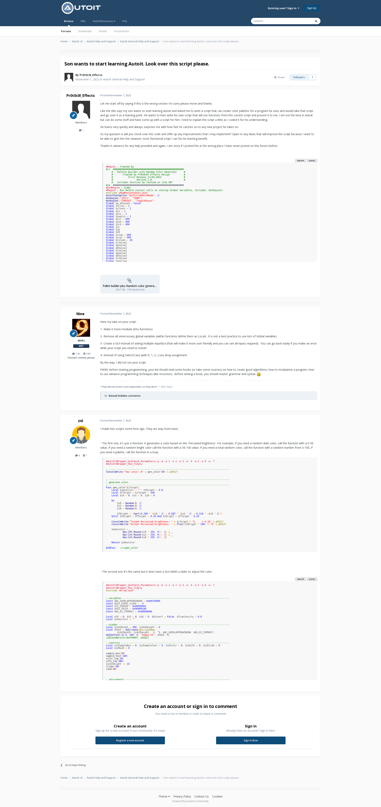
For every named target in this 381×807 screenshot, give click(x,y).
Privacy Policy (182, 796)
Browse (68, 21)
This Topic (300, 21)
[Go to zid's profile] (81, 435)
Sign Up (311, 8)
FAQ (124, 21)
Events (103, 31)
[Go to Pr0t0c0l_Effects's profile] (68, 77)
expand (300, 160)
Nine (80, 313)
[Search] (316, 21)
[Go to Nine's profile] (81, 328)
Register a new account (130, 740)
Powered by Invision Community (190, 801)
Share (280, 77)
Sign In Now (251, 740)
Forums (66, 31)
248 (88, 353)
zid (80, 420)
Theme (163, 796)
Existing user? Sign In (283, 8)
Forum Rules (121, 31)
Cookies (217, 796)
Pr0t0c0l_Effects (91, 75)
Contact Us (201, 796)
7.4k (77, 353)
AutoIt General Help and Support (124, 79)
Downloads (85, 31)
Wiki (83, 21)
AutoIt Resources (103, 21)
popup (312, 160)
